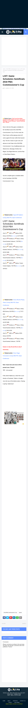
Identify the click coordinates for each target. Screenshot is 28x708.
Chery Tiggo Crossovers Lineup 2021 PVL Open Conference (12, 355)
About (9, 700)
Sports (20, 612)
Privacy (10, 702)
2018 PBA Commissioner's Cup (12, 69)
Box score (14, 236)
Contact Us (22, 700)
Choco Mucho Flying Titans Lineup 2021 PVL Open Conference (13, 302)
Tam (5, 88)
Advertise (15, 700)
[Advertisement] (14, 14)
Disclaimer (17, 702)
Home (4, 69)
